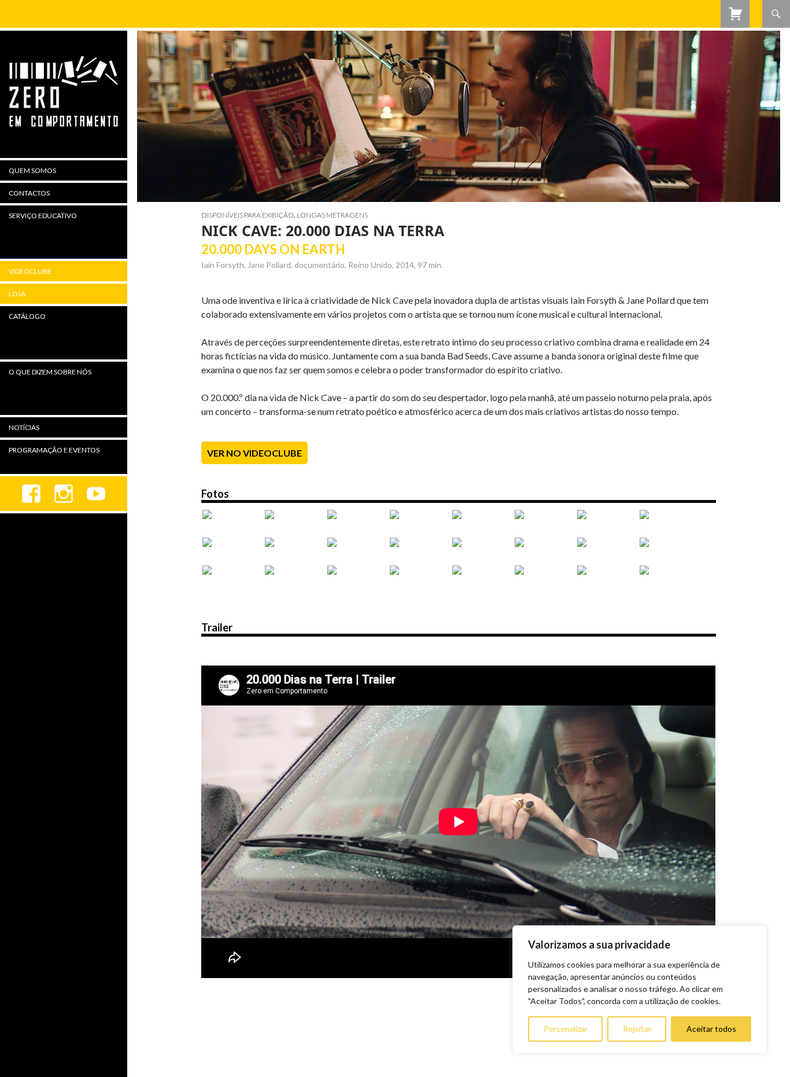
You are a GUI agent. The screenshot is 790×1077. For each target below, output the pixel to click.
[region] (639, 989)
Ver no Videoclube (254, 452)
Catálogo (27, 316)
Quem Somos (32, 170)
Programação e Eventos (54, 450)
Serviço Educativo (43, 215)
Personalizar (566, 1029)
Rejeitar (637, 1029)
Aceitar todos (711, 1029)
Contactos (29, 193)
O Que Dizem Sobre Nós (50, 371)
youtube (96, 493)
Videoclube (30, 271)
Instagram (63, 493)
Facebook (31, 493)
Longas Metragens (332, 215)
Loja (17, 293)
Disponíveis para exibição (247, 215)
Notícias (24, 427)
